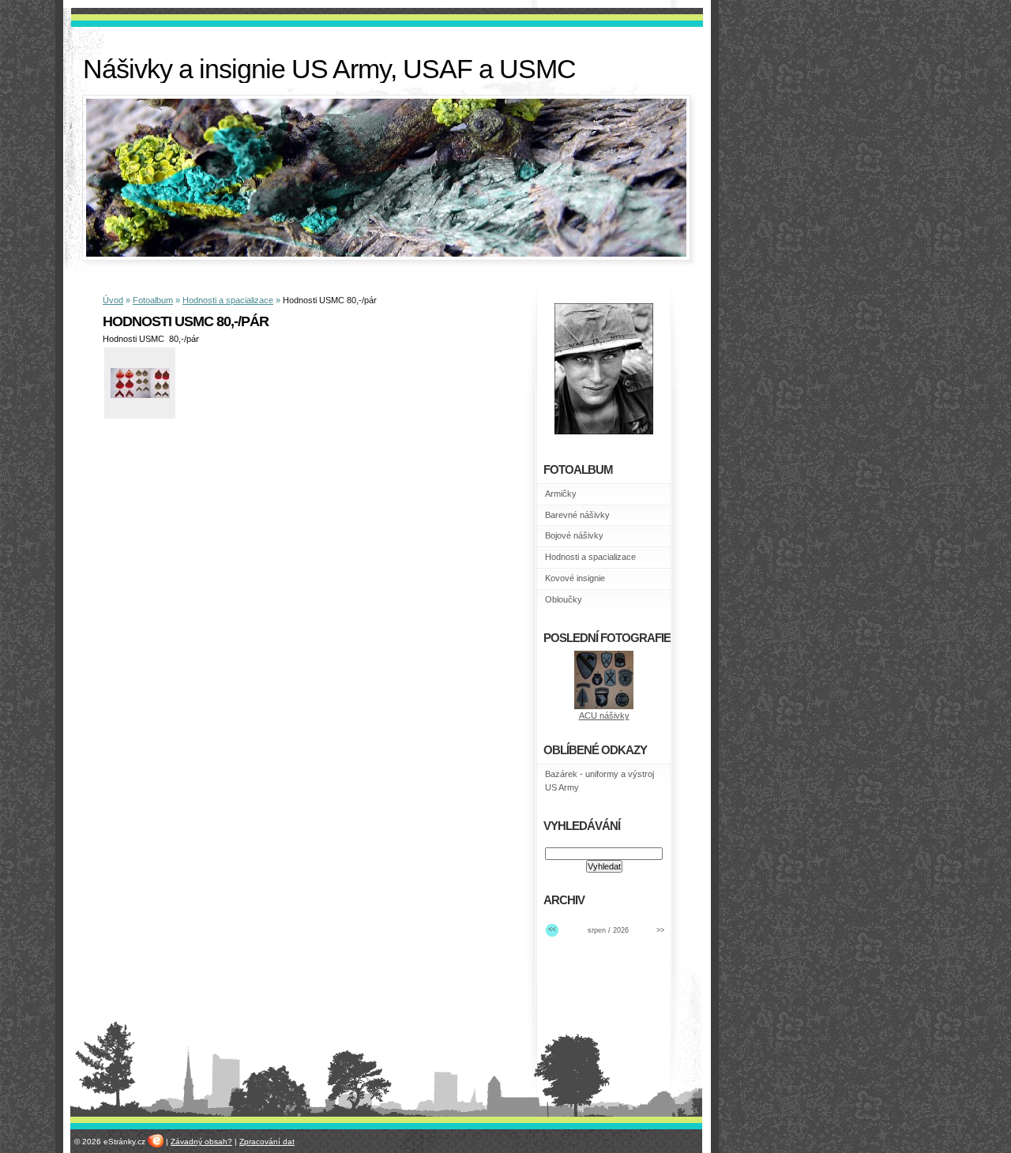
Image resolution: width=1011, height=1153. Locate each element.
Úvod (113, 300)
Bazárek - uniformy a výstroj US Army (599, 780)
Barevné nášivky (577, 515)
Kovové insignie (575, 578)
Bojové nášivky (574, 535)
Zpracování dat (267, 1141)
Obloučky (563, 599)
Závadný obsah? (201, 1141)
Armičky (561, 493)
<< (552, 929)
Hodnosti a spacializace (227, 300)
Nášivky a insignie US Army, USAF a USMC (329, 69)
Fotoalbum (153, 300)
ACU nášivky (604, 715)
